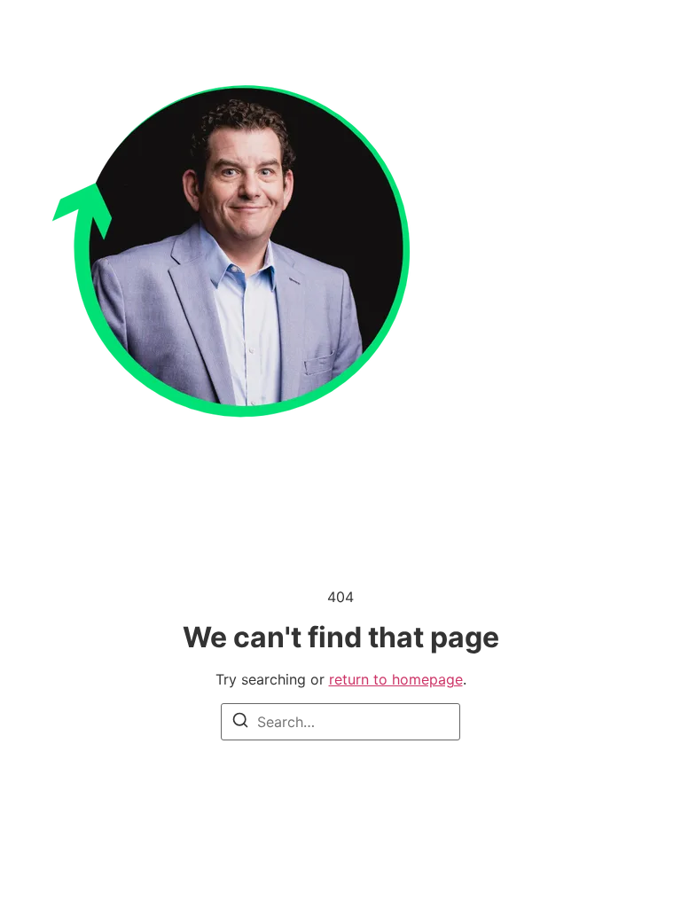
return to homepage (396, 679)
